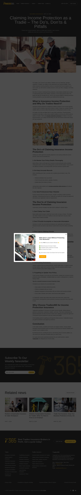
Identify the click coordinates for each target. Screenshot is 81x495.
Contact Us (42, 256)
